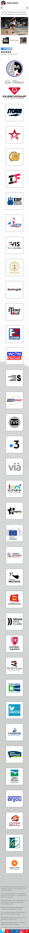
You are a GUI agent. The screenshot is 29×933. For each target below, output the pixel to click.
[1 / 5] (2, 52)
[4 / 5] (8, 52)
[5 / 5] (10, 52)
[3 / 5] (6, 52)
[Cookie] (3, 930)
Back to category (14, 40)
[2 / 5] (4, 52)
